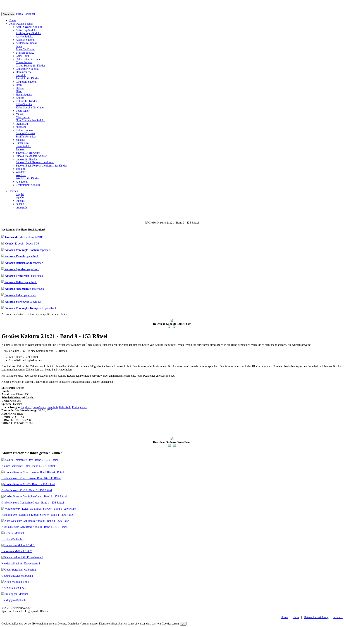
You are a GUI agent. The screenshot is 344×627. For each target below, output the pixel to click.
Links (296, 617)
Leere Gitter (22, 110)
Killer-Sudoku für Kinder (30, 107)
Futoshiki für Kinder (27, 78)
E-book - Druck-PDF (23, 237)
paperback (27, 249)
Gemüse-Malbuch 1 (12, 539)
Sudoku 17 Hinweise (28, 152)
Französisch (39, 407)
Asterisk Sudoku (25, 39)
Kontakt (338, 617)
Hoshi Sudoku (24, 94)
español (20, 197)
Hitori (19, 91)
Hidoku (20, 88)
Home (12, 20)
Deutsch (13, 191)
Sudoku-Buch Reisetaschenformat (35, 162)
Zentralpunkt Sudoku (28, 184)
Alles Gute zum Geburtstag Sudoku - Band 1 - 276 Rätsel (34, 526)
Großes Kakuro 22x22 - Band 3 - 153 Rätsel (26, 490)
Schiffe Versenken (26, 136)
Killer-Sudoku (24, 104)
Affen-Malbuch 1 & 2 (13, 587)
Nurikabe (21, 126)
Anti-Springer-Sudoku (28, 33)
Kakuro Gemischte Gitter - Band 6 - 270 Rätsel (28, 465)
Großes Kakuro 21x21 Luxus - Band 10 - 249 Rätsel (31, 478)
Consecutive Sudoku (27, 68)
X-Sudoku (22, 181)
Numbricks (22, 123)
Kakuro (20, 97)
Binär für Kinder (25, 49)
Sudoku (20, 149)
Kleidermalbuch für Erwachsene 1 (20, 563)
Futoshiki (21, 75)
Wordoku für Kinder (27, 178)
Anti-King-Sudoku (26, 30)
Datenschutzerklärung (316, 617)
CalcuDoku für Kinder (28, 59)
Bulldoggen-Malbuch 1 (14, 600)
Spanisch (52, 407)
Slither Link (22, 142)
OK (183, 623)
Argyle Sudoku (24, 36)
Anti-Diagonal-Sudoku (29, 26)
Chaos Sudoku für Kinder (30, 65)
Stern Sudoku (23, 146)
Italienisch (65, 407)
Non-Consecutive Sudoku (30, 120)
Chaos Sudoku (24, 62)
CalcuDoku (22, 55)
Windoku (21, 172)
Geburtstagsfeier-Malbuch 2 (17, 575)
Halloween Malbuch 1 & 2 (16, 551)
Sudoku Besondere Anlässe (31, 155)
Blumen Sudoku (25, 52)
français (20, 200)
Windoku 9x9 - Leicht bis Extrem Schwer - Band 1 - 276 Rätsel (37, 514)
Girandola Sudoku (26, 81)
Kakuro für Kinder (26, 101)
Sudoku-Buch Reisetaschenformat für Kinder (41, 165)
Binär (19, 46)
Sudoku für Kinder (26, 159)
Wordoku (21, 175)
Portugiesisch (79, 407)
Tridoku (20, 168)
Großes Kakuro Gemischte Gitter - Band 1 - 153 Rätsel (32, 502)
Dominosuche (24, 71)
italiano (20, 203)
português (21, 207)
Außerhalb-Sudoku (26, 42)
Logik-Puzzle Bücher (21, 23)
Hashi (19, 84)
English (20, 194)
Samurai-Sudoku (25, 133)
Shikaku (20, 139)
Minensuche (23, 117)
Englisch (26, 407)
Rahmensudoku (25, 130)
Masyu (19, 113)
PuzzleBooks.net (25, 13)
